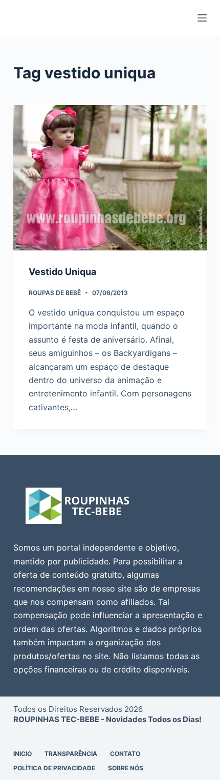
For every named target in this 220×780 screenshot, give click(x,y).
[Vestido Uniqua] (110, 177)
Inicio (22, 753)
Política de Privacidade (54, 768)
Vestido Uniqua (62, 271)
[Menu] (202, 18)
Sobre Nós (125, 768)
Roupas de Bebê (55, 293)
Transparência (71, 753)
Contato (125, 753)
